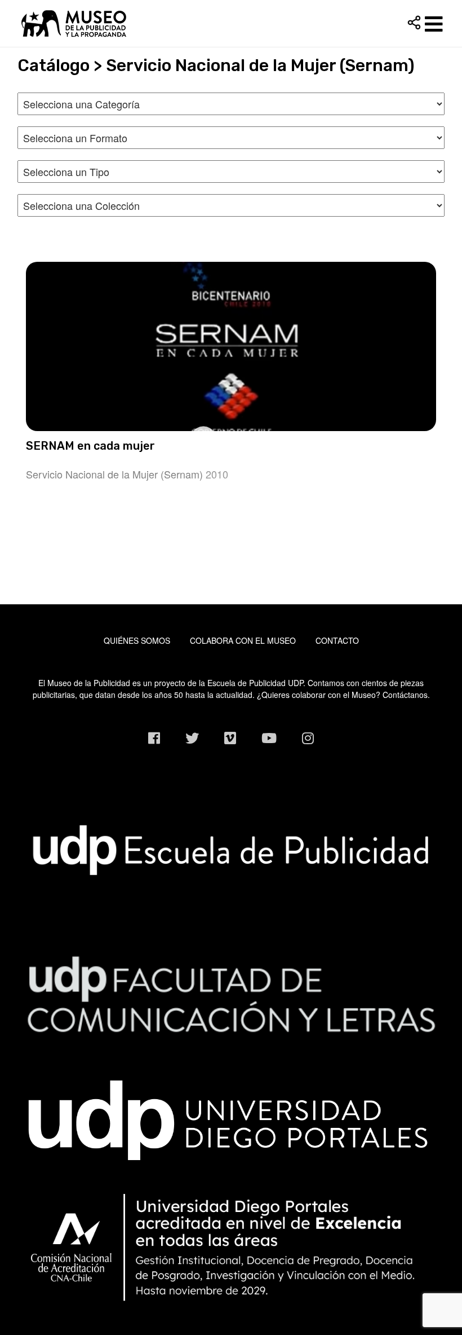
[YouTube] (269, 738)
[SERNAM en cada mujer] (231, 346)
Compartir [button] (414, 22)
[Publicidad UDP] (230, 849)
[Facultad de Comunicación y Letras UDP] (230, 993)
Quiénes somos (137, 640)
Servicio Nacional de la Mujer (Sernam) (114, 474)
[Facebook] (154, 738)
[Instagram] (308, 738)
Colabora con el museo (243, 640)
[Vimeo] (230, 738)
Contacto (337, 640)
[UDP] (230, 1117)
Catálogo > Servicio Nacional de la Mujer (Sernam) (216, 65)
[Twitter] (192, 738)
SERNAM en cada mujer (90, 446)
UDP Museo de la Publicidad (230, 23)
